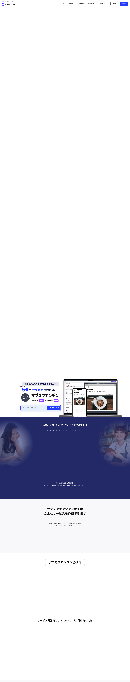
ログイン (115, 3)
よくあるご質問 (80, 3)
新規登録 (124, 3)
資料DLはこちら (74, 499)
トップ (62, 3)
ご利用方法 (70, 3)
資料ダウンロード (92, 3)
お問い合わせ (103, 3)
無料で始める (53, 408)
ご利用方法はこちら (57, 499)
